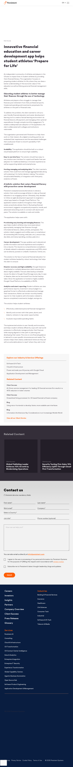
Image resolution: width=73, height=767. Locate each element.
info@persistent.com (36, 554)
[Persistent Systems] (11, 703)
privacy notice (58, 562)
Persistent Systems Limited (10, 3)
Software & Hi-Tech (14, 363)
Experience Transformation (14, 668)
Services (9, 630)
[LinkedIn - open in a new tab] (19, 721)
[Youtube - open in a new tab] (19, 736)
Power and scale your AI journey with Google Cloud (25, 370)
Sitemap (7, 760)
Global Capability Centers (14, 672)
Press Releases (12, 619)
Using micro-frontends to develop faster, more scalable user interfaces (32, 405)
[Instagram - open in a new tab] (19, 750)
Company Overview (14, 609)
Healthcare (41, 603)
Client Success (7, 40)
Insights (8, 600)
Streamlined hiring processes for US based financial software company (32, 398)
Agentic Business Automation (15, 676)
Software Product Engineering (15, 684)
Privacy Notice (16, 760)
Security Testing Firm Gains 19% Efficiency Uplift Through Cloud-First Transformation (56, 466)
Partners (9, 605)
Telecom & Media (43, 624)
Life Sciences (42, 607)
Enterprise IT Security (12, 663)
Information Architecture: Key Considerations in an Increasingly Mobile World (34, 413)
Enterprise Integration (12, 659)
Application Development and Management (22, 373)
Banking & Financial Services (47, 595)
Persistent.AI (9, 634)
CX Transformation (11, 647)
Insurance (40, 599)
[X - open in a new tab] (49, 721)
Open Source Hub (11, 680)
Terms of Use (37, 760)
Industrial (40, 616)
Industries (42, 591)
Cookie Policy (27, 760)
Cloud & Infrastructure (15, 367)
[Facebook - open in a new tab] (49, 736)
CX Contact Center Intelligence (16, 651)
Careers (8, 591)
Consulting (8, 638)
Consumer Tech (43, 611)
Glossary (9, 623)
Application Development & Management (19, 688)
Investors (9, 596)
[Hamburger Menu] (68, 3)
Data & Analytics (10, 655)
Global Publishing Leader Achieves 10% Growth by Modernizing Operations (17, 466)
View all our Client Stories (16, 418)
